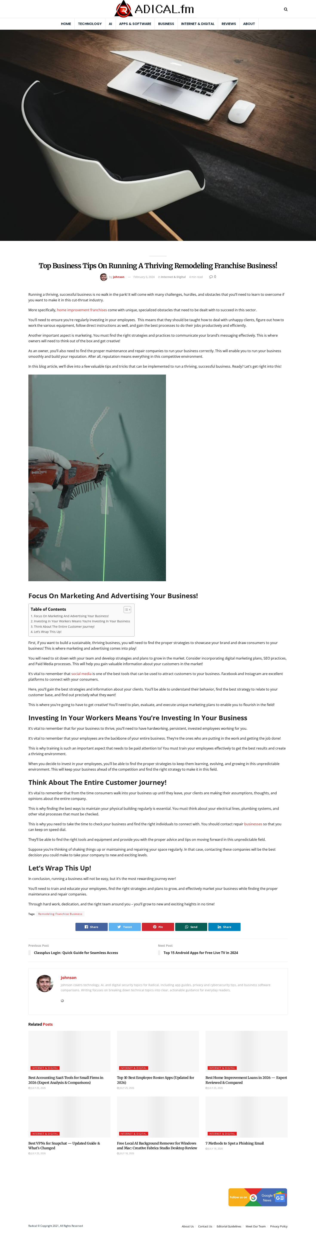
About (249, 23)
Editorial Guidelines (229, 1226)
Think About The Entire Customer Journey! (64, 626)
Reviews (229, 23)
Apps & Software (135, 23)
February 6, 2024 (144, 277)
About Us (188, 1226)
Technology (90, 23)
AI (110, 23)
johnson (118, 277)
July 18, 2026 (126, 1153)
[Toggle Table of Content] (125, 609)
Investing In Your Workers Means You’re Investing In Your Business (82, 621)
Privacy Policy (279, 1226)
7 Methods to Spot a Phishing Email (235, 1143)
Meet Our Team (256, 1226)
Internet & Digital (198, 23)
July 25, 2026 (38, 1087)
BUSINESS (166, 23)
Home (66, 23)
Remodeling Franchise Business (60, 914)
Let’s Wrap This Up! (47, 632)
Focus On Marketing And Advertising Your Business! (71, 616)
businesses (253, 824)
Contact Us (205, 1226)
